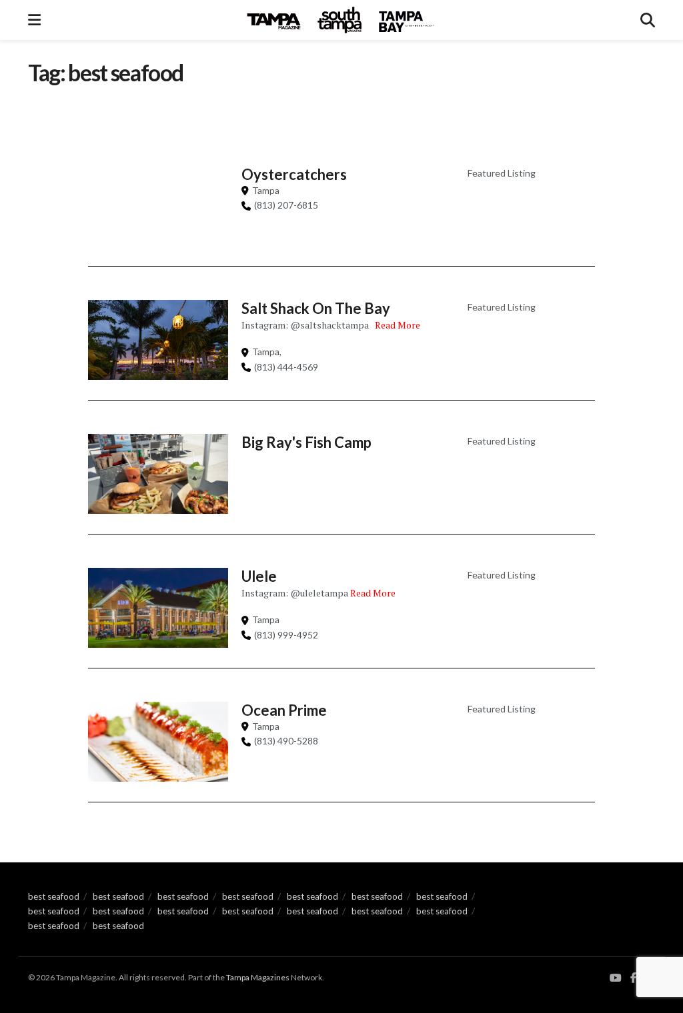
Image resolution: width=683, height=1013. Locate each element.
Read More (397, 325)
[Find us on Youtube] (616, 978)
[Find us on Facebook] (633, 978)
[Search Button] (647, 20)
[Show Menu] (34, 20)
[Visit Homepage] (341, 20)
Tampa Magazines (257, 977)
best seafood (53, 896)
